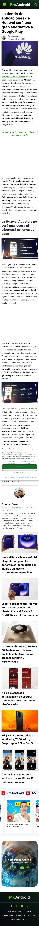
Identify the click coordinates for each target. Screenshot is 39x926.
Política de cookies (8, 477)
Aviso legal (33, 477)
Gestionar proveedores (11, 462)
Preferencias (19, 473)
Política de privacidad (22, 477)
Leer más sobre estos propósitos (27, 462)
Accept (19, 467)
